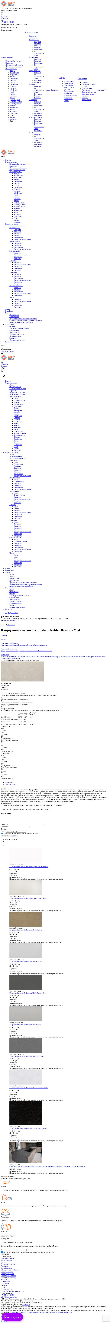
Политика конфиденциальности (12, 1291)
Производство (14, 332)
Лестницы (13, 272)
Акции (7, 309)
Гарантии (12, 338)
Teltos (16, 218)
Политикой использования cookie (59, 1312)
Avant (3, 657)
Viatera (16, 220)
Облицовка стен (7, 1272)
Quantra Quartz (19, 203)
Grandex (17, 189)
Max (2, 20)
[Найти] (2, 348)
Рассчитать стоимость (17, 226)
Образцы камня (11, 162)
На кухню (17, 230)
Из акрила (17, 234)
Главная (8, 160)
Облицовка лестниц (8, 1278)
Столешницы (14, 228)
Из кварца (17, 235)
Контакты (8, 342)
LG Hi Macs (18, 193)
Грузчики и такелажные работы (21, 322)
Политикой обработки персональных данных (28, 1312)
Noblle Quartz (80, 657)
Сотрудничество (15, 336)
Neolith (16, 197)
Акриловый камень (45, 651)
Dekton (16, 185)
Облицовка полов (7, 1274)
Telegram (4, 16)
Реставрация (14, 317)
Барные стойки (15, 251)
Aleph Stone (18, 177)
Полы (12, 297)
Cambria (17, 183)
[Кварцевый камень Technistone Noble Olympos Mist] (22, 681)
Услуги (7, 313)
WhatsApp (4, 18)
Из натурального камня (22, 239)
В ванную (17, 232)
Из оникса (17, 259)
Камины (12, 261)
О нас (3, 1287)
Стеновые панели (16, 286)
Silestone (17, 208)
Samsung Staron (19, 206)
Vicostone (17, 222)
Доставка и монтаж (16, 334)
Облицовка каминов (8, 1276)
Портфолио (9, 311)
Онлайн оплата (6, 1268)
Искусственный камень (18, 168)
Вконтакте (11, 625)
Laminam (17, 191)
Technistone (18, 216)
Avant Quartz (18, 175)
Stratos (16, 212)
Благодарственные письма (19, 328)
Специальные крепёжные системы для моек (25, 321)
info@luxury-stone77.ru (9, 27)
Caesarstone (18, 181)
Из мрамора (18, 257)
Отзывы (12, 326)
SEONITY (26, 1305)
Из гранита (18, 266)
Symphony (17, 214)
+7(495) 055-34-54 (7, 22)
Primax (16, 201)
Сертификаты (14, 330)
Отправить (5, 1254)
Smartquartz (18, 210)
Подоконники (15, 241)
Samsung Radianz (20, 204)
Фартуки (4, 1279)
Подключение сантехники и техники (23, 319)
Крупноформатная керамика (27, 651)
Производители (15, 172)
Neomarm (17, 199)
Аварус (16, 174)
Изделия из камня (11, 224)
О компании (9, 324)
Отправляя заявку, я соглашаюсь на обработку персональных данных (28, 1252)
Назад (11, 385)
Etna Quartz (18, 187)
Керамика (13, 166)
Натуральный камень (17, 170)
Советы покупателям (17, 340)
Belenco (16, 179)
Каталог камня (6, 1260)
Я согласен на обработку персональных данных (20, 834)
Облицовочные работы (9, 1270)
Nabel (16, 195)
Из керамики (18, 237)
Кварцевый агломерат (17, 164)
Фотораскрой (14, 315)
